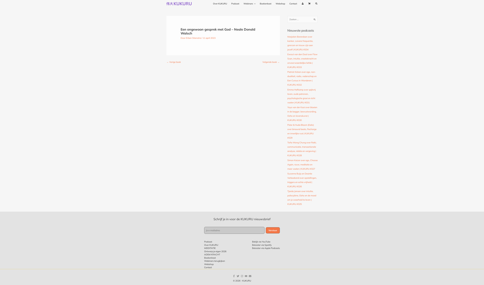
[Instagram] (242, 276)
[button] (316, 3)
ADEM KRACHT (212, 254)
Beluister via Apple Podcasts (266, 248)
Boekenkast (210, 257)
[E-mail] (250, 276)
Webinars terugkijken (214, 261)
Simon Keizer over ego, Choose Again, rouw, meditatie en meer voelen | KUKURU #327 (302, 164)
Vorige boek (174, 62)
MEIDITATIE (210, 248)
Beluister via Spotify (262, 245)
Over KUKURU (211, 245)
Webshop (209, 264)
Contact (208, 267)
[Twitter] (238, 276)
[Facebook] (234, 276)
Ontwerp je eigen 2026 (215, 251)
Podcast (208, 241)
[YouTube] (246, 276)
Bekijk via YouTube (261, 241)
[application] (254, 3)
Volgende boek (271, 62)
